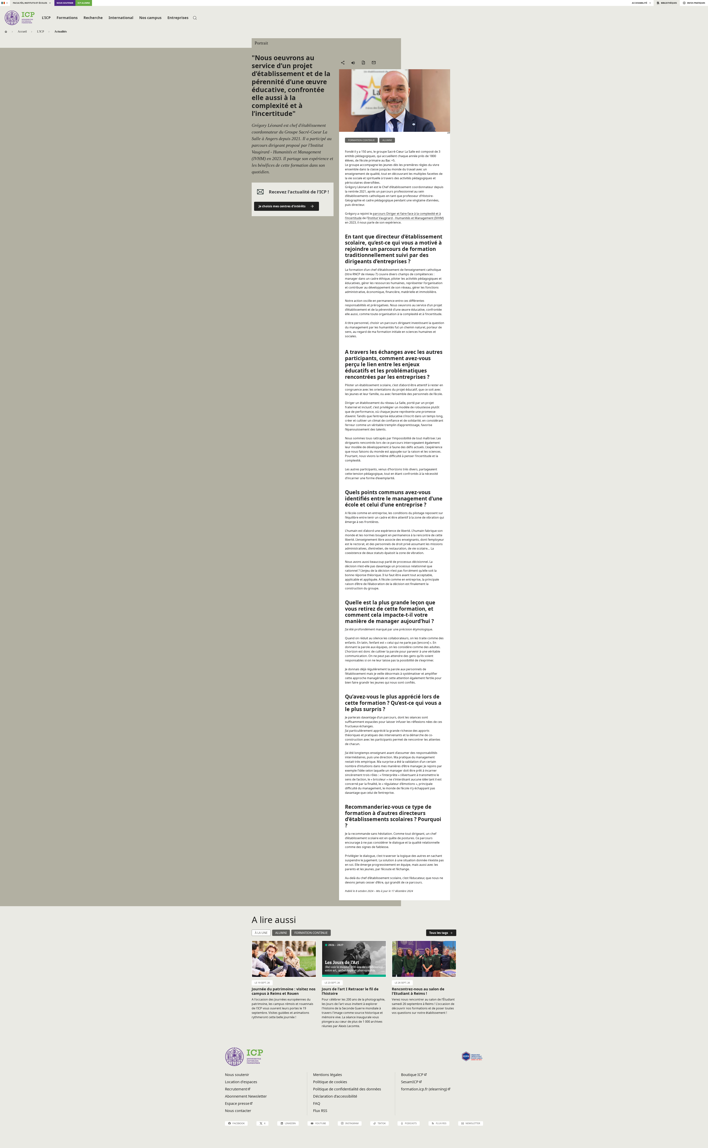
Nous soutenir (65, 2)
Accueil (22, 31)
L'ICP (46, 17)
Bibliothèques (669, 2)
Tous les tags (438, 933)
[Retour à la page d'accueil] (19, 17)
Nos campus (150, 17)
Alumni (281, 933)
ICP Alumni (84, 2)
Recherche (93, 17)
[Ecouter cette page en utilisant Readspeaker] (353, 62)
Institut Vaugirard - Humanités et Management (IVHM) (406, 218)
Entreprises (177, 17)
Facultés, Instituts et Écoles (30, 3)
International (121, 17)
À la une (261, 933)
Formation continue (311, 933)
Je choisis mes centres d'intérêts (282, 206)
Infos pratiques (696, 2)
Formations (67, 17)
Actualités (60, 31)
